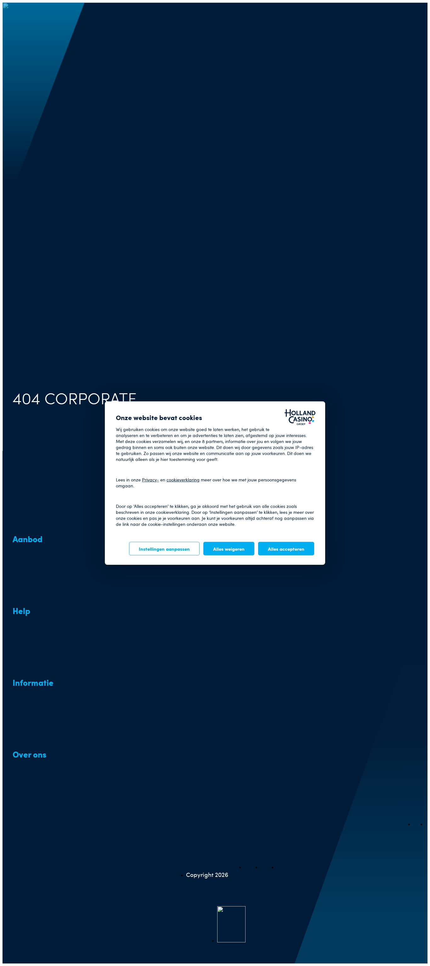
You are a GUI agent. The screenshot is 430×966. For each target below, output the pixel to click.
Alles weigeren (229, 548)
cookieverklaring (183, 479)
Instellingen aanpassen (164, 548)
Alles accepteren (286, 548)
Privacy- (150, 479)
